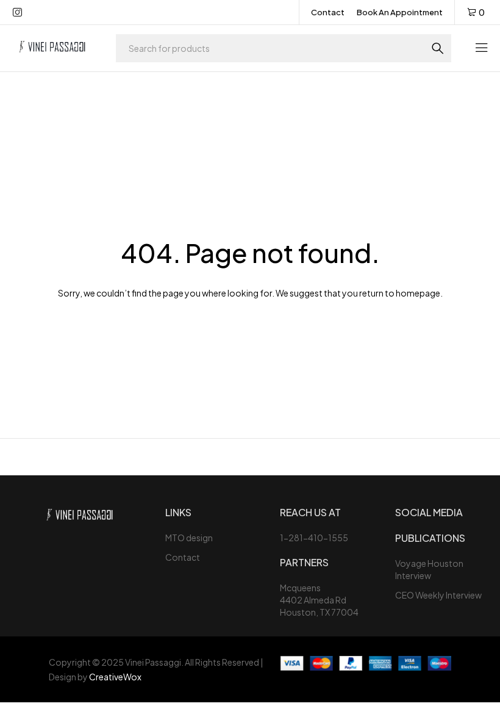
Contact (328, 12)
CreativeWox (115, 676)
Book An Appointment (400, 12)
